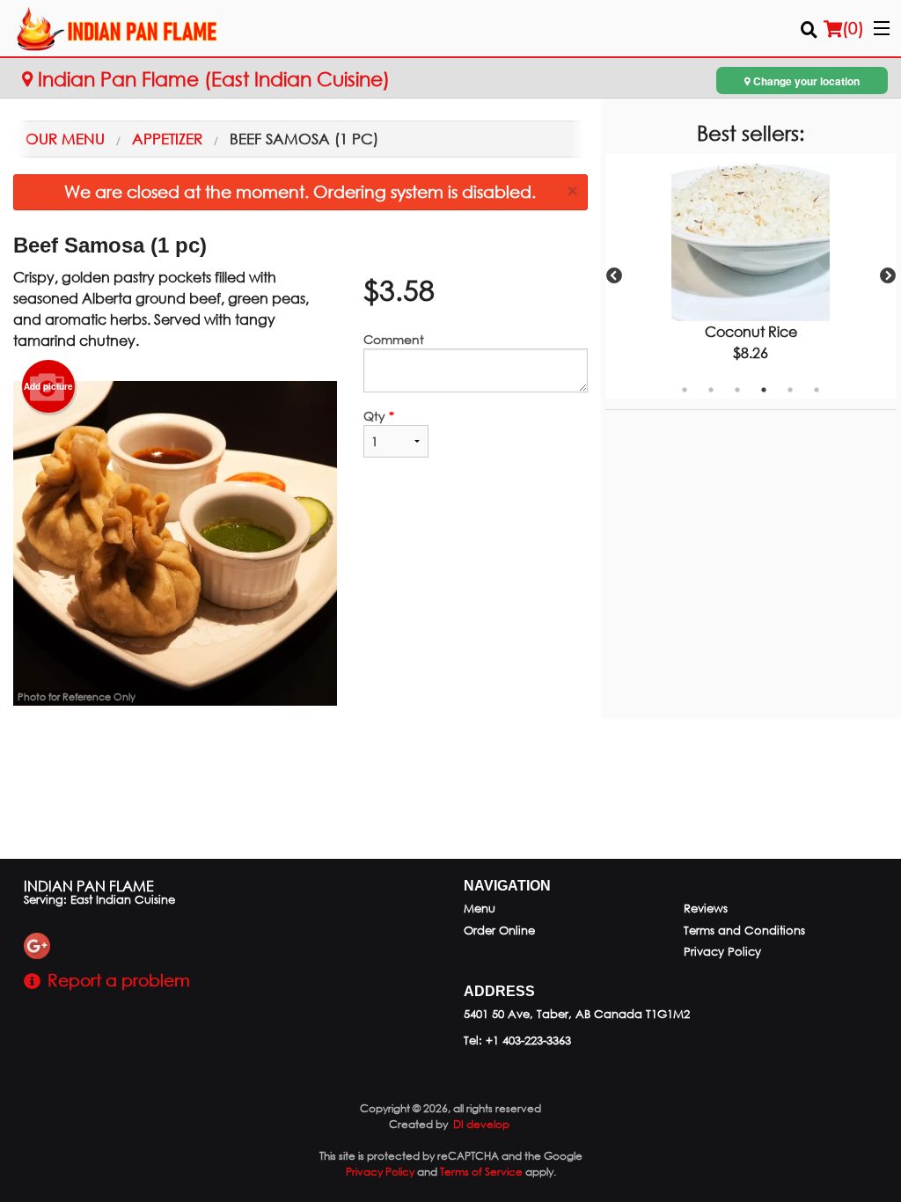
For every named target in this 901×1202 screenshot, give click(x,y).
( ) (853, 28)
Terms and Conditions (744, 930)
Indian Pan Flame (89, 885)
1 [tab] (684, 390)
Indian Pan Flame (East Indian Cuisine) (211, 79)
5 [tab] (790, 390)
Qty (378, 415)
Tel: (517, 1040)
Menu (479, 908)
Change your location (805, 81)
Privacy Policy (722, 951)
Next (888, 276)
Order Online (499, 930)
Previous (614, 276)
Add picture (48, 386)
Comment (393, 339)
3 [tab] (737, 390)
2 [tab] (711, 390)
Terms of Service (481, 1171)
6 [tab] (816, 390)
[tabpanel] (751, 276)
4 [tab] (764, 390)
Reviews (706, 908)
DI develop (481, 1124)
